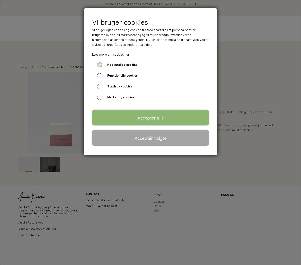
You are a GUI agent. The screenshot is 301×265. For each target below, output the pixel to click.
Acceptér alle (150, 117)
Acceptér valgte (150, 137)
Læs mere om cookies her (110, 54)
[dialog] (150, 132)
